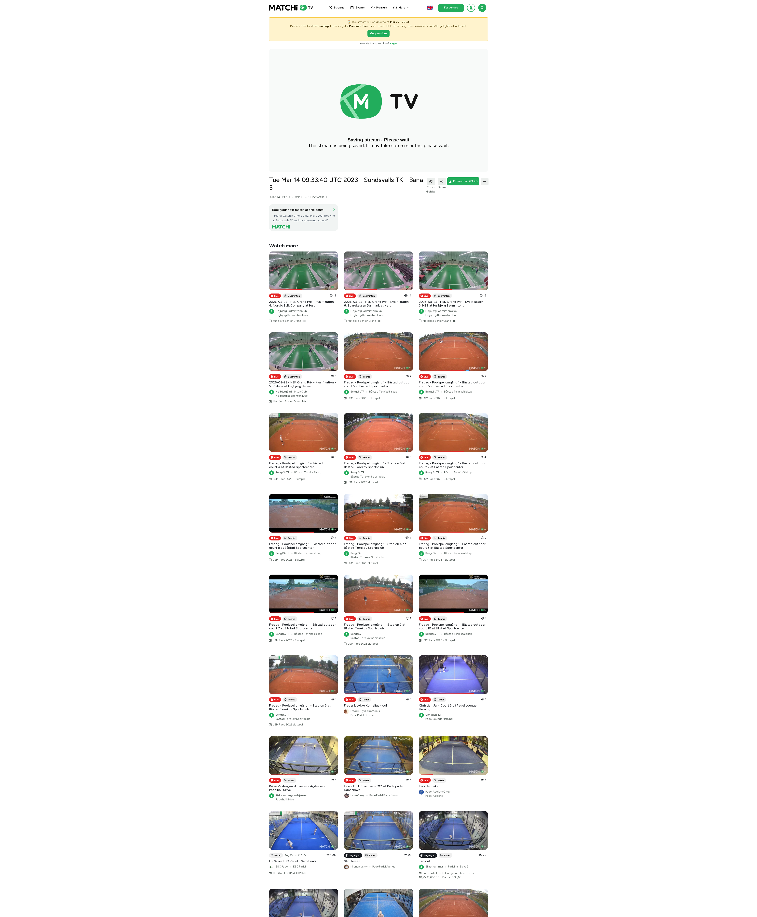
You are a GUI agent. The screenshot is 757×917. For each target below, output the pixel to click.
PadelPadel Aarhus (383, 859)
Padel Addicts (434, 788)
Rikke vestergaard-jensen (291, 788)
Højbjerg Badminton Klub (292, 307)
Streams (339, 7)
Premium (381, 7)
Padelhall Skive (285, 792)
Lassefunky (358, 788)
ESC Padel (282, 859)
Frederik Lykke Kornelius (365, 703)
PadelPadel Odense (362, 707)
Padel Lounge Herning (439, 711)
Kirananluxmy (359, 859)
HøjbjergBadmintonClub (291, 303)
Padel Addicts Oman (438, 784)
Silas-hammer (434, 859)
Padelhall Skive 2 (458, 859)
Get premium (378, 33)
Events (360, 7)
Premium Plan (358, 26)
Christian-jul (433, 707)
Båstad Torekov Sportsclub (368, 469)
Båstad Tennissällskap (383, 384)
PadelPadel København (383, 788)
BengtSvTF (357, 384)
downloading (320, 26)
